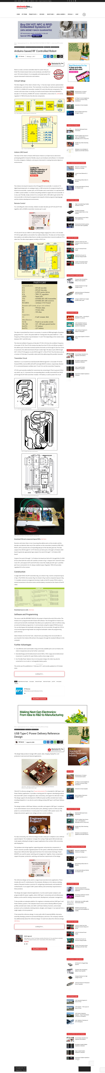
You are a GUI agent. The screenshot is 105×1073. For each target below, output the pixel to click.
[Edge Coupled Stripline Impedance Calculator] (70, 368)
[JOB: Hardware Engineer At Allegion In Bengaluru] (70, 331)
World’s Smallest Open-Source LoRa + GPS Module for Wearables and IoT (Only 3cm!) (82, 137)
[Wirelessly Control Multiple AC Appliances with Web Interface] (70, 150)
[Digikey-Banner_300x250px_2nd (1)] (39, 182)
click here (43, 539)
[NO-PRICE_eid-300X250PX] (78, 60)
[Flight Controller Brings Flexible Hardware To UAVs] (70, 205)
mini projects (58, 681)
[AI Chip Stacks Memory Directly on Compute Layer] (70, 188)
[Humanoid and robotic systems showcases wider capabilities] (70, 225)
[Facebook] (67, 1)
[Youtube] (75, 1)
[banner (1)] (39, 229)
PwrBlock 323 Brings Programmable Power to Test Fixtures (81, 212)
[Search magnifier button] (84, 14)
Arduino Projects (47, 47)
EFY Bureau (21, 56)
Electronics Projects (46, 681)
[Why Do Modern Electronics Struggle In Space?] (70, 113)
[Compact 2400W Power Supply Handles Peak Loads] (70, 300)
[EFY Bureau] (17, 56)
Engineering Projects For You (23, 43)
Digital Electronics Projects (23, 681)
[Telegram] (44, 56)
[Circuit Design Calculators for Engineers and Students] (70, 355)
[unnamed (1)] (78, 81)
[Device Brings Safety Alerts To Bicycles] (70, 181)
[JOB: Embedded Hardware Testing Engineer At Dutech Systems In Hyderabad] (70, 324)
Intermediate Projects (55, 47)
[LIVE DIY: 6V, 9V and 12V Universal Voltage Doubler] (70, 256)
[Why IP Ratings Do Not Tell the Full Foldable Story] (70, 219)
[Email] (58, 56)
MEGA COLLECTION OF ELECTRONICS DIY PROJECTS (40, 43)
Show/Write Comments (39, 698)
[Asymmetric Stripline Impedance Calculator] (70, 375)
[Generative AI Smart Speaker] (70, 106)
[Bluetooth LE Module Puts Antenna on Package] (70, 168)
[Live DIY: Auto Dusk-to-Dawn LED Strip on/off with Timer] (70, 263)
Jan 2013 (53, 681)
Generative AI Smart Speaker (81, 105)
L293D (58, 93)
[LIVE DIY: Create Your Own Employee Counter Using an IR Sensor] (70, 243)
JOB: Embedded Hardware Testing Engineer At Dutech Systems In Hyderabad (81, 324)
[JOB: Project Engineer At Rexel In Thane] (70, 338)
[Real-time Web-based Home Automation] (70, 130)
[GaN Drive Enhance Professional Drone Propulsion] (70, 293)
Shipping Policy (19, 1070)
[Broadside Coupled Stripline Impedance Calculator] (70, 362)
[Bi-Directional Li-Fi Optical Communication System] (70, 93)
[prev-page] (67, 118)
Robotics (16, 683)
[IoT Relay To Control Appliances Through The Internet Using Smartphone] (70, 99)
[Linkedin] (71, 1)
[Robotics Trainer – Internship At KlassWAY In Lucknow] (70, 318)
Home (15, 43)
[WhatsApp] (55, 56)
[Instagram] (69, 1)
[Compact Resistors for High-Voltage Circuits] (70, 287)
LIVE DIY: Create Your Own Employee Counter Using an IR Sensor (81, 243)
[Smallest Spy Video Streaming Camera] (70, 144)
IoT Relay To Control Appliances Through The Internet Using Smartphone (82, 100)
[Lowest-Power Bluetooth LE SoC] (70, 174)
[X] (73, 1)
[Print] (61, 56)
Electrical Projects (38, 681)
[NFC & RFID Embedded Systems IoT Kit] (52, 38)
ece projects (31, 681)
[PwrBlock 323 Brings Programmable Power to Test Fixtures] (70, 212)
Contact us (25, 1070)
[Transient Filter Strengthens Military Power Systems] (70, 280)
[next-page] (70, 118)
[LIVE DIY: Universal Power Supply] (70, 250)
